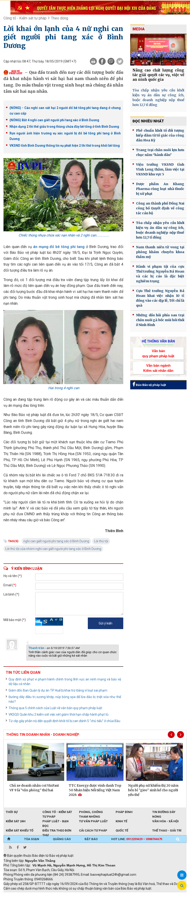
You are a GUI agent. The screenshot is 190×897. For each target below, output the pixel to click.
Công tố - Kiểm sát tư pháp (25, 18)
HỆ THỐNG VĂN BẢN (158, 341)
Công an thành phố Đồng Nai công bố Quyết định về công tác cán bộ (160, 208)
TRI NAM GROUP (17, 895)
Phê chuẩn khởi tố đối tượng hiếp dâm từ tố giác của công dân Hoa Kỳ (160, 135)
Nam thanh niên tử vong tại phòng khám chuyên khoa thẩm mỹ (160, 252)
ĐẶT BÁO (91, 839)
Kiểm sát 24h (15, 821)
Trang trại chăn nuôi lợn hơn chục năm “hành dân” (160, 152)
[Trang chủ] (8, 839)
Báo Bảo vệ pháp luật (150, 385)
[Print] (93, 61)
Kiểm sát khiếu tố (19, 830)
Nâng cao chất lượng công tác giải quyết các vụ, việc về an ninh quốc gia (158, 75)
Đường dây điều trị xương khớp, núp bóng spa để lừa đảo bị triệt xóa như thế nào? (65, 699)
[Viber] (111, 61)
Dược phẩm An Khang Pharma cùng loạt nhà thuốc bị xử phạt (160, 189)
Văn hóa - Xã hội (165, 821)
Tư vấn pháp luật (93, 821)
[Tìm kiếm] (177, 839)
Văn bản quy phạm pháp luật (158, 353)
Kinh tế (121, 821)
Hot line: (136, 839)
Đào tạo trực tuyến (118, 895)
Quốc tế (122, 830)
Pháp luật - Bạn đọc (55, 821)
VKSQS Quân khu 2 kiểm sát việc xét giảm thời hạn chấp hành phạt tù (58, 714)
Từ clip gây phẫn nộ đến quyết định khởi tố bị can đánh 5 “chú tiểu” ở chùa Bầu (64, 721)
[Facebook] (102, 61)
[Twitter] (119, 61)
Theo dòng (59, 18)
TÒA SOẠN (31, 839)
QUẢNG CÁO (62, 839)
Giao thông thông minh (50, 895)
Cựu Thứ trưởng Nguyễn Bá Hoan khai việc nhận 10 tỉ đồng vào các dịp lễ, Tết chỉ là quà (160, 298)
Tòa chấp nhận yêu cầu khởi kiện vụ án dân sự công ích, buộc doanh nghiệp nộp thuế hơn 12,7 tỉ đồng (158, 97)
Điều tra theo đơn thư (56, 831)
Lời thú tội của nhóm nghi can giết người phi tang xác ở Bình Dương (53, 549)
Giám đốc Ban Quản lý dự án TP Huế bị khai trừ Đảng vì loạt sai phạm (58, 690)
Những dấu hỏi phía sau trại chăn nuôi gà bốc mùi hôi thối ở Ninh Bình (160, 320)
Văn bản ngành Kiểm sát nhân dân (158, 367)
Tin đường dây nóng (163, 812)
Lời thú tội (101, 541)
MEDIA (139, 29)
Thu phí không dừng (85, 895)
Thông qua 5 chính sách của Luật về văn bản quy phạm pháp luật (55, 708)
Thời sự (12, 812)
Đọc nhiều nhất (148, 121)
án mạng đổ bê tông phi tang (59, 247)
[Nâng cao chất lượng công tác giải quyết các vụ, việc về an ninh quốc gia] (158, 49)
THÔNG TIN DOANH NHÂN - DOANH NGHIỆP (42, 734)
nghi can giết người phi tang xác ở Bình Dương (56, 541)
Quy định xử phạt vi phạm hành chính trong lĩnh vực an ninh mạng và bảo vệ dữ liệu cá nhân (65, 681)
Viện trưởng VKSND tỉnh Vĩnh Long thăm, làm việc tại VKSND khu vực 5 (160, 169)
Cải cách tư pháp (93, 830)
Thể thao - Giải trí (166, 830)
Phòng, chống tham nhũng (91, 812)
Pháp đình (124, 812)
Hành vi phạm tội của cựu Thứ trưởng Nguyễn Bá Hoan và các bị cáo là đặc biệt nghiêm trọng (160, 273)
